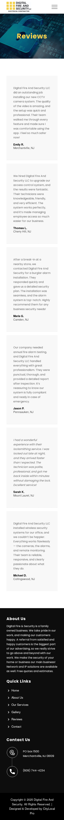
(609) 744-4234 (34, 770)
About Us (17, 697)
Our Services (20, 704)
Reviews (16, 719)
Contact (16, 726)
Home (15, 690)
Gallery (16, 712)
